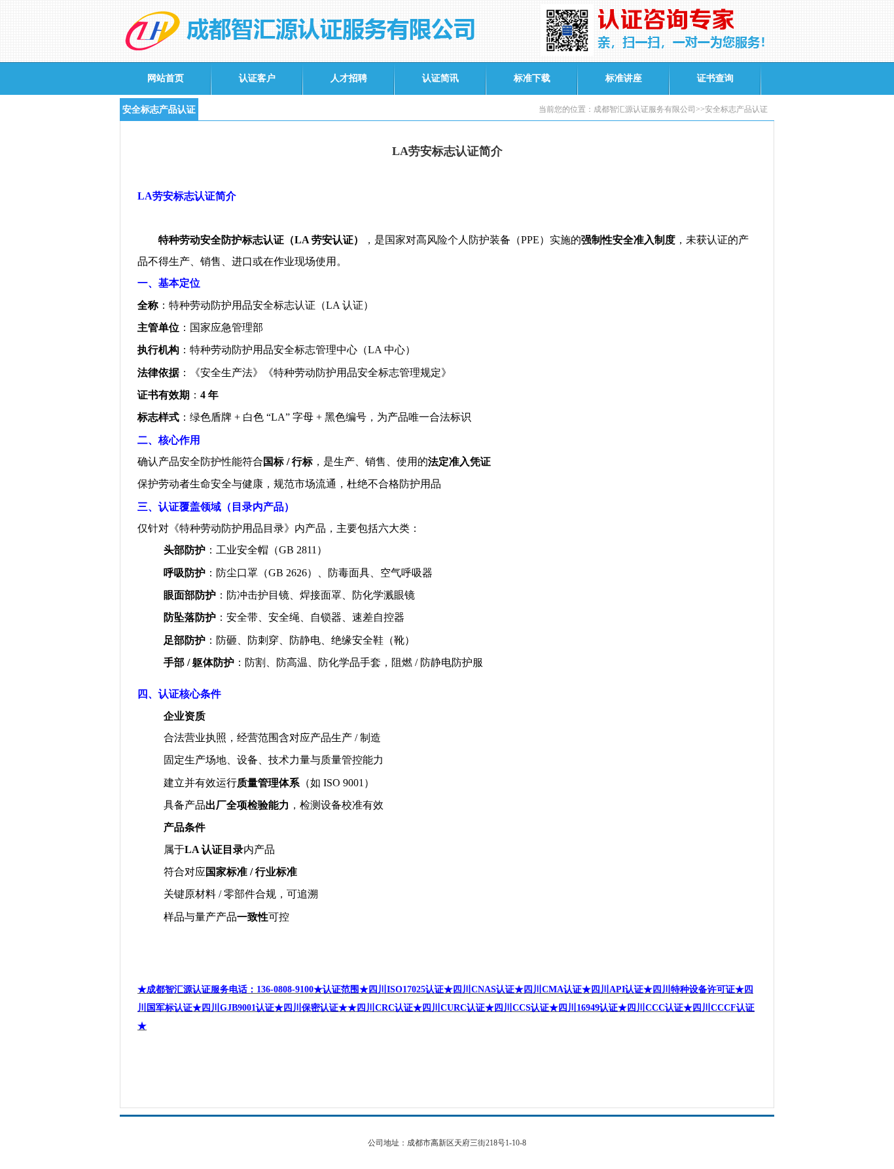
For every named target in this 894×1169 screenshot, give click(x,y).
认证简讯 (440, 78)
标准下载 (532, 78)
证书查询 (715, 78)
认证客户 (257, 78)
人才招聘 (349, 78)
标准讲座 (623, 78)
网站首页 (165, 78)
